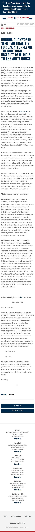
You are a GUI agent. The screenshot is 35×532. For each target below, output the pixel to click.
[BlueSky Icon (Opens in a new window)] (23, 24)
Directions (17, 438)
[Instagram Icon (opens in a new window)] (31, 24)
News (2, 28)
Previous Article (17, 410)
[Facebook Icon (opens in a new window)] (21, 24)
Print (4, 394)
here (21, 297)
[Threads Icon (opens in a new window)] (33, 24)
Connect (28, 516)
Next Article (17, 406)
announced (24, 111)
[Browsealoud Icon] (18, 24)
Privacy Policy (24, 527)
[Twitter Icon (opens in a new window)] (26, 24)
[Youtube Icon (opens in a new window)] (28, 24)
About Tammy (16, 516)
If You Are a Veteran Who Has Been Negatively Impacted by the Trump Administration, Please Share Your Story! (16, 7)
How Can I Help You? (17, 523)
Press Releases (10, 28)
